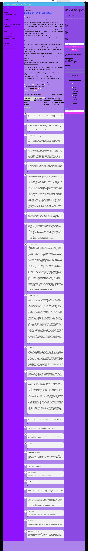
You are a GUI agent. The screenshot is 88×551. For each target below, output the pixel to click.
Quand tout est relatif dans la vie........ (71, 62)
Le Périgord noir (67, 65)
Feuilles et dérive (7, 40)
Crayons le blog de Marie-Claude (10, 14)
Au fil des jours (7, 43)
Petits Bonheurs (7, 17)
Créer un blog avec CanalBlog (70, 15)
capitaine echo (6, 21)
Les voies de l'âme (27, 7)
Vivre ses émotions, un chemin (9, 45)
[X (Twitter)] (53, 1)
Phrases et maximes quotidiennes (10, 38)
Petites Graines (7, 28)
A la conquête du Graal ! (69, 60)
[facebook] (51, 1)
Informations (34, 7)
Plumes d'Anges (7, 31)
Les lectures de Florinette (8, 33)
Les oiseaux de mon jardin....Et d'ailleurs (11, 48)
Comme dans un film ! (69, 58)
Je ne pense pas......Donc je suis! (71, 61)
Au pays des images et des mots (10, 9)
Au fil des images (7, 26)
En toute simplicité (68, 59)
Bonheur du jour (7, 19)
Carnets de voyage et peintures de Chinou (12, 24)
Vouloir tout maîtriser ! (69, 56)
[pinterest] (55, 1)
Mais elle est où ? (68, 55)
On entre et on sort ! (68, 63)
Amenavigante (6, 12)
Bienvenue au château (8, 36)
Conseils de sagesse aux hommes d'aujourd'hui (73, 54)
